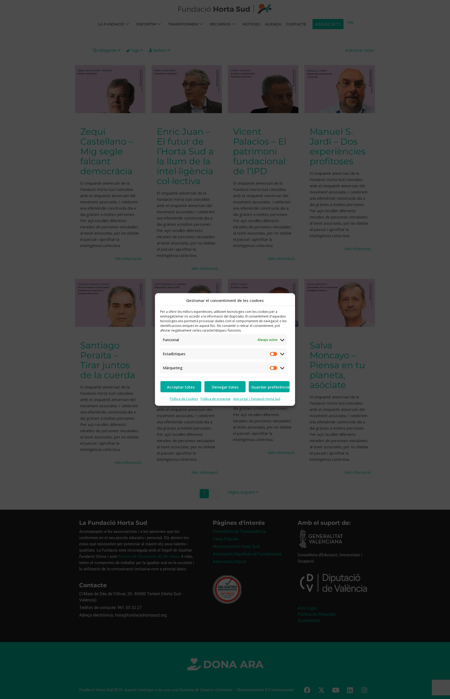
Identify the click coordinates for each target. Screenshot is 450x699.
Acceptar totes (181, 386)
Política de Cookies (184, 399)
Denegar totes (225, 386)
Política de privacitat (215, 399)
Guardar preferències (270, 386)
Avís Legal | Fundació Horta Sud (256, 399)
